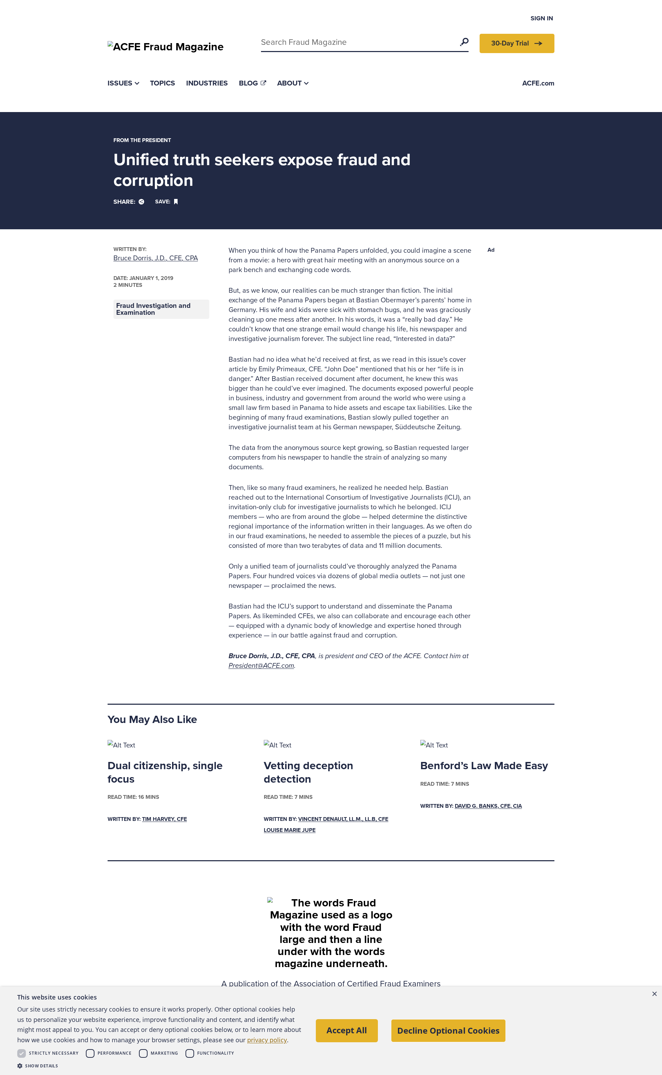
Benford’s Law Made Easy (484, 765)
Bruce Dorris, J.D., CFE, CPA (155, 258)
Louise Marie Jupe (289, 830)
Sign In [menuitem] (542, 18)
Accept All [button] (347, 1030)
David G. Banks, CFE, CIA (488, 806)
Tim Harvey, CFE (164, 819)
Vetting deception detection (308, 772)
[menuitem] (123, 83)
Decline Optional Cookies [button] (448, 1030)
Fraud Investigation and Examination (153, 309)
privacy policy (267, 1040)
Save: (162, 201)
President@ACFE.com (261, 666)
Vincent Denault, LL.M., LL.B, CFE (343, 819)
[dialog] (331, 1031)
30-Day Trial (510, 43)
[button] (160, 1066)
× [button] (654, 994)
